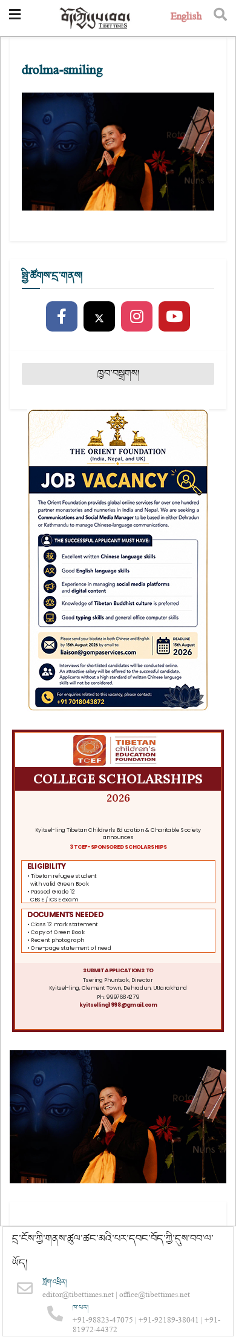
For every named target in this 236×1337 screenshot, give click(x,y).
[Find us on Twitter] (99, 317)
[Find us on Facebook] (61, 317)
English (186, 17)
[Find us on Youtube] (174, 317)
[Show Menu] (15, 18)
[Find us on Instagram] (136, 317)
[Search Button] (220, 18)
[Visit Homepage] (95, 18)
